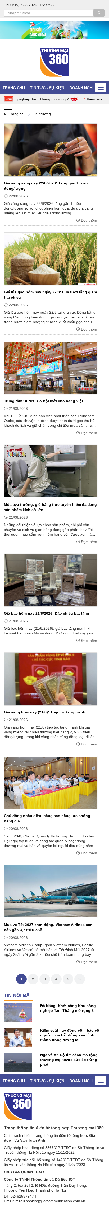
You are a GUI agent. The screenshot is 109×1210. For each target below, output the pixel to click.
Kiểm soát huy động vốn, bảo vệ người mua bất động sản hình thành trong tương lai (69, 1035)
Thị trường (42, 114)
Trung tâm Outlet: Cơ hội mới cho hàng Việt (43, 401)
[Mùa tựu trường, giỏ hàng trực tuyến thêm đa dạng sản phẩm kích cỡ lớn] (50, 471)
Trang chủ (14, 88)
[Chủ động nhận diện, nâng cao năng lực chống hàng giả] (50, 782)
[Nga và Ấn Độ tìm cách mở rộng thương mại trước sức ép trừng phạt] (18, 1062)
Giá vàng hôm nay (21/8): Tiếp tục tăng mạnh (44, 712)
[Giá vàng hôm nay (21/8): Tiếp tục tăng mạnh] (50, 679)
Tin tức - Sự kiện (47, 88)
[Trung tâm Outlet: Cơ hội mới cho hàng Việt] (50, 367)
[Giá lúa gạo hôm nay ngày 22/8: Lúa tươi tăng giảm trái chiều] (50, 259)
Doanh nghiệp (84, 88)
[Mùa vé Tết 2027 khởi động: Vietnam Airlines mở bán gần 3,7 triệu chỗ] (50, 891)
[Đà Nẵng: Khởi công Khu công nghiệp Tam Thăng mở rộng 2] (18, 1012)
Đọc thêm (89, 220)
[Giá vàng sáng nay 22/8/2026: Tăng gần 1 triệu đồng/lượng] (50, 150)
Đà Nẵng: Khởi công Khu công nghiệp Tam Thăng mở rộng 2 (68, 1008)
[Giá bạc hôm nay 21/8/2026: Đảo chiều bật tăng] (50, 580)
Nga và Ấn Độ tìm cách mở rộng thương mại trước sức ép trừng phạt (69, 1060)
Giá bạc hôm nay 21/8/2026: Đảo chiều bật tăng (46, 613)
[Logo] (18, 1106)
